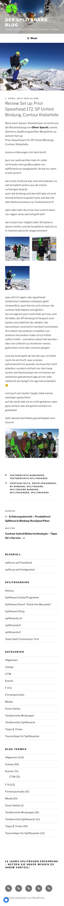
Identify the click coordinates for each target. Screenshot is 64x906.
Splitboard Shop (15, 611)
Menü (34, 38)
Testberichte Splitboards (29, 478)
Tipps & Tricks (13, 729)
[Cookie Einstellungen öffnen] (6, 901)
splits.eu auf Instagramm (20, 569)
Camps (9, 667)
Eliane (34, 98)
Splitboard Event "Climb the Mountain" (28, 604)
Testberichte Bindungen (27, 475)
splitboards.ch (13, 618)
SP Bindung (17, 486)
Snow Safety (12, 708)
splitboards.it (13, 632)
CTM (8, 674)
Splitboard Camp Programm (22, 597)
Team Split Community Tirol (22, 639)
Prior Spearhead (44, 483)
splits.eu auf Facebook (18, 562)
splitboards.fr (13, 625)
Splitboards (40, 492)
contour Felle (20, 483)
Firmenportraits (14, 694)
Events (9, 680)
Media (9, 701)
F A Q (8, 687)
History (9, 590)
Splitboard (35, 486)
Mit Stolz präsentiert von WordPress (25, 897)
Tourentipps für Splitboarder (22, 736)
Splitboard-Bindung (24, 489)
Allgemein (11, 660)
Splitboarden (20, 492)
